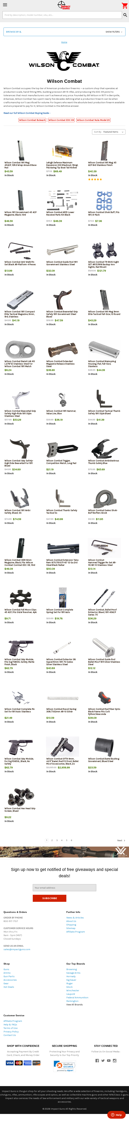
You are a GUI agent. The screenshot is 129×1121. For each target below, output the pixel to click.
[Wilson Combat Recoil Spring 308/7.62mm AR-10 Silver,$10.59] (62, 697)
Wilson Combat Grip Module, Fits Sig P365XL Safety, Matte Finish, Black (19, 662)
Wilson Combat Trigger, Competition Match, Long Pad (61, 461)
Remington (72, 1001)
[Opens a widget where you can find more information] (116, 1115)
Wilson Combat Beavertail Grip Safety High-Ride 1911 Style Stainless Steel (20, 413)
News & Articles (75, 917)
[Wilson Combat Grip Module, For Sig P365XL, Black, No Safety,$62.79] (20, 747)
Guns (6, 969)
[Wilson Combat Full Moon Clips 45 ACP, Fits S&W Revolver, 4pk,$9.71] (20, 598)
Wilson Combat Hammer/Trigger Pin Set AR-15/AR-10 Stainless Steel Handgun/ (102, 564)
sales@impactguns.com (17, 949)
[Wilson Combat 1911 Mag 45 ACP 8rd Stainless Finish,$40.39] (104, 151)
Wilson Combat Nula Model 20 (93, 120)
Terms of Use (10, 1028)
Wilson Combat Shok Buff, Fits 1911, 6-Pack (103, 213)
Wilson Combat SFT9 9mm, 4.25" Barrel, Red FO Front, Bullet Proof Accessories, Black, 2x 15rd (62, 762)
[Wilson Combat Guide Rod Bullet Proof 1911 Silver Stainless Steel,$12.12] (104, 648)
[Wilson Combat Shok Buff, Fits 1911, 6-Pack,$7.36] (104, 201)
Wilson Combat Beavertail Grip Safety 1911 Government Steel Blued (62, 314)
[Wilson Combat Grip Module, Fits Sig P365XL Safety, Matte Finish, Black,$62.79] (20, 648)
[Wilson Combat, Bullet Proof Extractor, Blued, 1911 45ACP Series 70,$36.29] (104, 598)
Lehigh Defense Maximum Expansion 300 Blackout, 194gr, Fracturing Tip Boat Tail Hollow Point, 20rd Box (62, 166)
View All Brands (74, 1004)
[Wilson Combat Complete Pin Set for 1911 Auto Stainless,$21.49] (20, 697)
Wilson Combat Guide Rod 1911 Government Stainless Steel (62, 263)
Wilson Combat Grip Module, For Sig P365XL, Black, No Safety (19, 761)
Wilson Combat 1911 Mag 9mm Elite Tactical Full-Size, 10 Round (104, 312)
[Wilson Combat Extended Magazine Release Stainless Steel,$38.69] (62, 350)
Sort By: (98, 132)
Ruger (69, 983)
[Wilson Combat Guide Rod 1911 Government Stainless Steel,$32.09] (62, 250)
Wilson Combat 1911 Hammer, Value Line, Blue (61, 412)
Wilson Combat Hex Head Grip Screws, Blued (20, 809)
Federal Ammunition (77, 997)
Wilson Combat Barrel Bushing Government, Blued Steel (103, 759)
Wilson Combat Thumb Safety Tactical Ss (61, 511)
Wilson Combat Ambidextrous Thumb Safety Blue (103, 461)
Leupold (70, 994)
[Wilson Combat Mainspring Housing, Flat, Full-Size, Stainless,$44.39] (104, 350)
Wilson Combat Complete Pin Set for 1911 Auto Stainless (20, 710)
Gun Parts (9, 976)
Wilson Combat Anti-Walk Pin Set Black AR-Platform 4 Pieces (20, 263)
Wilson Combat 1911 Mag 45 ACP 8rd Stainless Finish (102, 163)
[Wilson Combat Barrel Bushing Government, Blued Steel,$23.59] (104, 747)
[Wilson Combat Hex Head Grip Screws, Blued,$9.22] (20, 797)
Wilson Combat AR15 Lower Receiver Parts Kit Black (60, 213)
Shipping (71, 924)
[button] (64, 32)
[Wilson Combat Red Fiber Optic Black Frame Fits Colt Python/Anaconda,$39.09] (104, 697)
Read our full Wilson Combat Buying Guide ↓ (27, 113)
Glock (69, 987)
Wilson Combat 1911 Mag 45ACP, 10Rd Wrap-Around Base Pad (20, 165)
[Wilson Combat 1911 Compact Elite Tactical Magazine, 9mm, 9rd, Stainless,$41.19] (20, 300)
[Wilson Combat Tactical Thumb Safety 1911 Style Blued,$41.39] (104, 399)
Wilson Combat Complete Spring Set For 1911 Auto (59, 610)
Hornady (71, 976)
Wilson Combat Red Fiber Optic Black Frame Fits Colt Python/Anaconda (104, 711)
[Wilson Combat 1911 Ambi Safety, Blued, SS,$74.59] (20, 499)
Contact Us (10, 1035)
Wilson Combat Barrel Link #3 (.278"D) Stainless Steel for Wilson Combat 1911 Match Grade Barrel (20, 365)
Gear (6, 983)
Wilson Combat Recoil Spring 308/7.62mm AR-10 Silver (61, 710)
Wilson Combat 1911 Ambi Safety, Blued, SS (17, 511)
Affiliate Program (75, 931)
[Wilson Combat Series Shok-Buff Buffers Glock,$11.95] (104, 499)
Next (120, 840)
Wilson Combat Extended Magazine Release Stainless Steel (60, 364)
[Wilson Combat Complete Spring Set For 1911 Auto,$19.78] (62, 598)
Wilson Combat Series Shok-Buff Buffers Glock (103, 511)
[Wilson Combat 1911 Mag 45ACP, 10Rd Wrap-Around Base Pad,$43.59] (20, 151)
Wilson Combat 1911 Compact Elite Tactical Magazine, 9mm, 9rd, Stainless (20, 314)
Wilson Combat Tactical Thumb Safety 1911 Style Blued (104, 412)
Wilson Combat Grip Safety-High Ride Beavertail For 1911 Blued (19, 463)
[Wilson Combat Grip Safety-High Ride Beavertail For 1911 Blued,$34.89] (20, 449)
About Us (71, 921)
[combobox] (62, 15)
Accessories (10, 980)
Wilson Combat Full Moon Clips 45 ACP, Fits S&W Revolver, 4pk (21, 610)
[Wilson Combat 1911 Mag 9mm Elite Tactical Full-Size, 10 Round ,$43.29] (104, 300)
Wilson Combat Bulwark (32, 120)
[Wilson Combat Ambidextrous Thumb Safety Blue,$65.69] (104, 449)
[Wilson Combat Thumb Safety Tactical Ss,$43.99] (62, 499)
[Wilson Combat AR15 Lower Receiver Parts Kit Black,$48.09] (62, 201)
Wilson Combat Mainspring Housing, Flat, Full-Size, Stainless (102, 364)
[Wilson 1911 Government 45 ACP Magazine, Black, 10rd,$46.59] (20, 201)
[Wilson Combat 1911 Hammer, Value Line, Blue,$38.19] (62, 399)
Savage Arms (73, 972)
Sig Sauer (71, 980)
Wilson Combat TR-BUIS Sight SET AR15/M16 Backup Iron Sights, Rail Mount (103, 264)
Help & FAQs (10, 1024)
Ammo (7, 972)
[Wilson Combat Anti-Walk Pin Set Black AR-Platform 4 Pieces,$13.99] (20, 250)
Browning (71, 969)
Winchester (72, 990)
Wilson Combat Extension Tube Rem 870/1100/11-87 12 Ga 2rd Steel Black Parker (62, 562)
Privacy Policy (11, 1031)
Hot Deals (9, 987)
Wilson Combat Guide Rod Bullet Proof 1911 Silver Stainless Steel (104, 662)
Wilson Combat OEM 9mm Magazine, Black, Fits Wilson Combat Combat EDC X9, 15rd (20, 562)
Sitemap (70, 928)
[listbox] (114, 131)
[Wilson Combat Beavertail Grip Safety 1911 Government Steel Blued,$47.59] (62, 300)
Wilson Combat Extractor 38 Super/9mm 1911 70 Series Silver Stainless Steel (61, 662)
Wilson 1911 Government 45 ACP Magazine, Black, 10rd (20, 213)
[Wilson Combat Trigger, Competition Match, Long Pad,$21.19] (62, 449)
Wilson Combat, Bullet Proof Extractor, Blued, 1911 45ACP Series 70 (102, 612)
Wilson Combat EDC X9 (61, 120)
